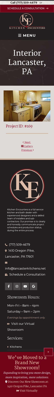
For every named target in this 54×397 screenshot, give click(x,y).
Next (27, 142)
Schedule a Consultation (27, 274)
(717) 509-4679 (26, 2)
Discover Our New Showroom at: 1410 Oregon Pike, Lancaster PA (28, 384)
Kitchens (16, 346)
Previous (26, 150)
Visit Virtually (28, 391)
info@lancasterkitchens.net (25, 268)
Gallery (28, 146)
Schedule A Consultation (25, 8)
